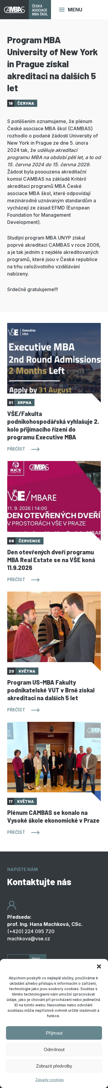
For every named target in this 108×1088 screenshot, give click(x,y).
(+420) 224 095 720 (31, 931)
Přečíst (16, 448)
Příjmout (54, 1032)
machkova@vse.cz (28, 939)
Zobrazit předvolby (54, 1065)
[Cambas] (25, 9)
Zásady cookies (49, 1079)
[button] (99, 966)
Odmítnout (54, 1049)
